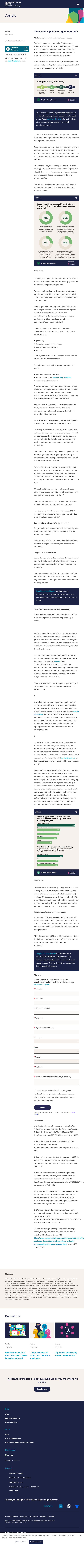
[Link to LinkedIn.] (60, 1506)
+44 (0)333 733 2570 (16, 1482)
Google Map (13, 1490)
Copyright (43, 1516)
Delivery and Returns (12, 1418)
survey (57, 661)
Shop (7, 1414)
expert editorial (13, 61)
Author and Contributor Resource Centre (19, 1442)
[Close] (80, 1536)
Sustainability (34, 1516)
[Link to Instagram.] (68, 1506)
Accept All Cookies (36, 1542)
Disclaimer (51, 1516)
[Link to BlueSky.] (77, 1506)
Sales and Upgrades (16, 1473)
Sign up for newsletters (13, 1438)
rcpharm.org (21, 1532)
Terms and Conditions (11, 1516)
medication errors (68, 758)
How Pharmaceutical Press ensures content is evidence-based (16, 1355)
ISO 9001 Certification (12, 1461)
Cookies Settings (20, 1542)
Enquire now (42, 1389)
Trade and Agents (11, 1422)
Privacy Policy (24, 1516)
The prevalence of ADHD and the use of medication (40, 1355)
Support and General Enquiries (20, 1478)
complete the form (54, 119)
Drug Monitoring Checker (46, 591)
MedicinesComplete (41, 984)
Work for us (9, 1532)
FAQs (7, 1434)
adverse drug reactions (62, 377)
